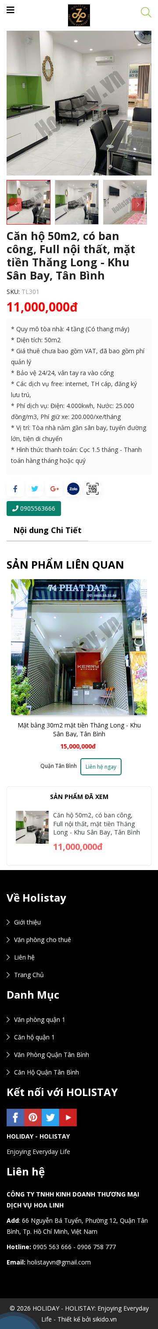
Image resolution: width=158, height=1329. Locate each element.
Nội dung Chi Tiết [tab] (47, 530)
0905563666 (36, 508)
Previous (15, 682)
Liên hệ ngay (101, 766)
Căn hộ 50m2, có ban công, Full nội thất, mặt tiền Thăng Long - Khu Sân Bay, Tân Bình (96, 823)
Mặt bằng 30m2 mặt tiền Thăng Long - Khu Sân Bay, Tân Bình (79, 729)
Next (138, 682)
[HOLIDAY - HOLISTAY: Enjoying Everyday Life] (79, 15)
